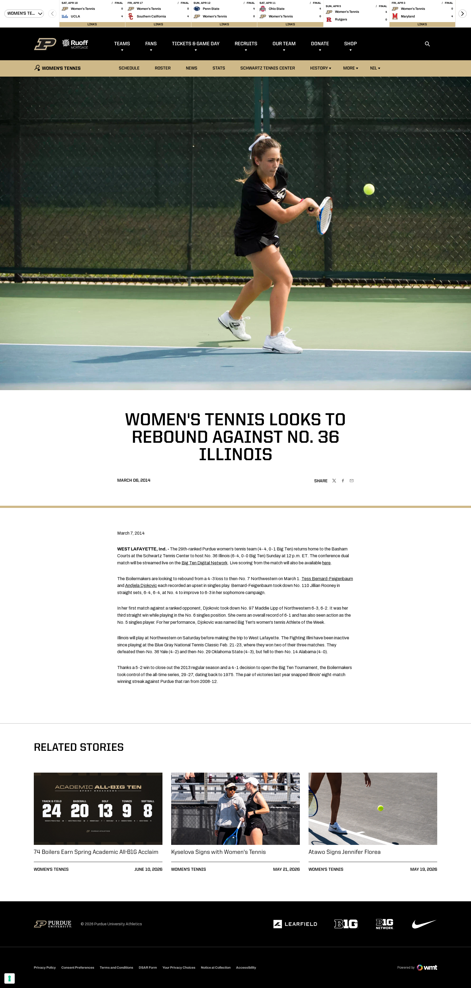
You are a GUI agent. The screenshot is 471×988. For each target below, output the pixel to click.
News (191, 68)
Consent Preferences (77, 967)
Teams (122, 43)
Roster (163, 68)
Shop (350, 43)
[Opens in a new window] (295, 924)
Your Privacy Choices (178, 967)
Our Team (284, 43)
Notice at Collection (216, 967)
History (319, 68)
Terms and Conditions (116, 967)
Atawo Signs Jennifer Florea (345, 852)
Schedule (129, 68)
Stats (219, 68)
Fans (151, 43)
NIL (373, 68)
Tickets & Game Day (195, 43)
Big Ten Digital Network (205, 563)
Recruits (246, 43)
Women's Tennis (51, 869)
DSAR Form (148, 967)
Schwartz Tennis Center (267, 68)
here (326, 563)
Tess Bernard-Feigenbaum (327, 578)
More (349, 68)
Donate (320, 43)
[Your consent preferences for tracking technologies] (9, 978)
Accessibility (246, 967)
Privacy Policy (45, 967)
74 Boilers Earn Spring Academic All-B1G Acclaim (96, 852)
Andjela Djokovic (141, 585)
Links (92, 24)
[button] (462, 14)
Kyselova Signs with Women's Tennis (218, 852)
